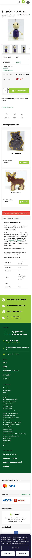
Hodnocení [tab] (10, 218)
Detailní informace (6, 107)
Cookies (6, 466)
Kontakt (6, 379)
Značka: (8, 17)
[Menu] (28, 2)
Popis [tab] (4, 218)
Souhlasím (22, 554)
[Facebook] (16, 533)
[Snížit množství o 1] (8, 92)
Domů (5, 363)
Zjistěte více (24, 494)
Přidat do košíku (20, 90)
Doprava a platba (9, 454)
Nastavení (15, 548)
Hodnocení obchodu (11, 371)
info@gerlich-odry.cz (12, 354)
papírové (11, 240)
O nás (5, 367)
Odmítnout (8, 554)
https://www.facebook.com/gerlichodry (17, 348)
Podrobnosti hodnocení (23, 15)
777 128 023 (12, 340)
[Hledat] (18, 2)
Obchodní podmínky (10, 458)
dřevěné (19, 240)
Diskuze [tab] (16, 218)
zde (24, 543)
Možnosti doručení (8, 70)
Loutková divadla (20, 262)
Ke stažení (6, 375)
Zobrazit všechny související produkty (16, 213)
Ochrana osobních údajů (12, 462)
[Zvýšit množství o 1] (8, 89)
